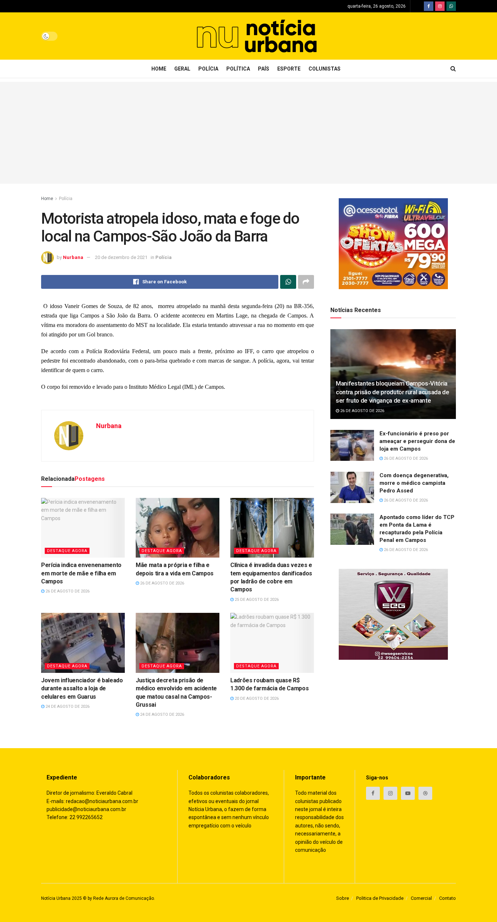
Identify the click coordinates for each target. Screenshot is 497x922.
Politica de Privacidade (379, 898)
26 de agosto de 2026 (67, 591)
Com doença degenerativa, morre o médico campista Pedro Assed (414, 483)
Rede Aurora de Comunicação (123, 898)
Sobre (342, 898)
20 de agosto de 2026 (256, 698)
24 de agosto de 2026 (67, 706)
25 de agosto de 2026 (256, 599)
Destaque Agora (67, 550)
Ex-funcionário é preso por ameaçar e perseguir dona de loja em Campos (417, 441)
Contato (447, 898)
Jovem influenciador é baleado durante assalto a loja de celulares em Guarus (82, 688)
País (263, 69)
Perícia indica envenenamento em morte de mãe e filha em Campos (81, 573)
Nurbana (73, 257)
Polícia (208, 69)
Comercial (421, 898)
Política (238, 69)
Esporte (289, 69)
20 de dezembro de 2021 (121, 257)
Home (158, 69)
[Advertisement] (248, 133)
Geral (182, 69)
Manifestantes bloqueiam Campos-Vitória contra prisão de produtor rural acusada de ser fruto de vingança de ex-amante (392, 392)
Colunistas (325, 69)
